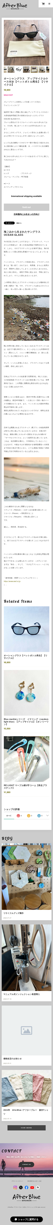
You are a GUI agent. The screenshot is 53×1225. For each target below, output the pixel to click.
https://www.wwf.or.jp (12, 581)
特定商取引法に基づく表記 (34, 1181)
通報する (18, 223)
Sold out (26, 207)
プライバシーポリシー (17, 1181)
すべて (8, 815)
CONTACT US (26, 1164)
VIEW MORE (26, 1128)
